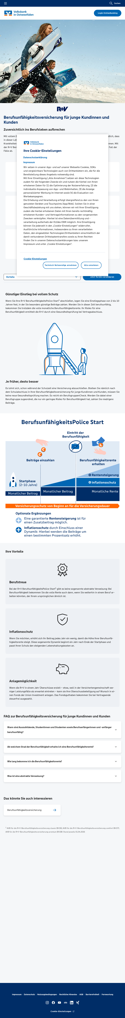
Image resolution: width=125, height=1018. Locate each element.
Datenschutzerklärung (35, 157)
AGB (81, 994)
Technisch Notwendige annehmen (61, 265)
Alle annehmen (91, 265)
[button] (62, 729)
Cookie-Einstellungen (35, 258)
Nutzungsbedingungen (47, 994)
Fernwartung (107, 994)
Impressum (16, 994)
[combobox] (42, 277)
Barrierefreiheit (92, 994)
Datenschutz (29, 994)
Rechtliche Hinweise (68, 994)
